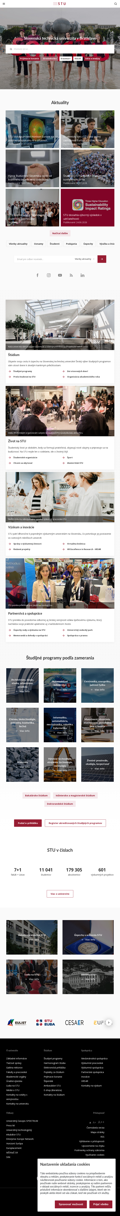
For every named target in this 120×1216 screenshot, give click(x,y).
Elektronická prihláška (54, 1067)
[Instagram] (48, 275)
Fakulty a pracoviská (16, 1072)
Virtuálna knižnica (76, 543)
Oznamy (38, 243)
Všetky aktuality (18, 243)
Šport (70, 457)
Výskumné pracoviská (92, 1063)
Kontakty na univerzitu (17, 1103)
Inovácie (85, 1076)
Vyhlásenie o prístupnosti (91, 1141)
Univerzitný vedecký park (80, 630)
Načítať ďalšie (60, 233)
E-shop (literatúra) (53, 1090)
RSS (102, 1136)
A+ (94, 1122)
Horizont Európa (14, 1143)
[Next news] (109, 1022)
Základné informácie (16, 1058)
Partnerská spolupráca (92, 1072)
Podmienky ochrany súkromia (89, 1150)
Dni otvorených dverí (77, 371)
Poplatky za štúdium (54, 1072)
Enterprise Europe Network (20, 1138)
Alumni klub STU (75, 463)
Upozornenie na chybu (93, 1145)
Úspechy (88, 243)
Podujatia (71, 243)
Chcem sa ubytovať (22, 463)
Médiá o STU (12, 1090)
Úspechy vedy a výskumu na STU (29, 630)
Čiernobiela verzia (95, 1127)
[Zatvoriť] (4, 3)
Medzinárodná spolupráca (94, 1058)
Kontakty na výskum (91, 1085)
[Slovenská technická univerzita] (59, 3)
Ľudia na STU (13, 1085)
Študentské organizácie (25, 457)
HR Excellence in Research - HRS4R (84, 549)
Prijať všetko (100, 1204)
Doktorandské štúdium (60, 803)
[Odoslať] (102, 259)
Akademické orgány (16, 1076)
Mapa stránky (97, 1132)
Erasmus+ (66, 58)
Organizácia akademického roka (83, 376)
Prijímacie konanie (29, 58)
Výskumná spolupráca (92, 1067)
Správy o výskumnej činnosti (27, 543)
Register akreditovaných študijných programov (75, 823)
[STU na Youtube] (60, 275)
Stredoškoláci (50, 58)
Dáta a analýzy (92, 58)
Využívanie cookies (94, 1154)
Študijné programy (22, 371)
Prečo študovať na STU (24, 376)
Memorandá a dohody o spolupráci (30, 635)
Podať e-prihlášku (28, 823)
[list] (60, 244)
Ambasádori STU (52, 1085)
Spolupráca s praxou (77, 635)
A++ (101, 1122)
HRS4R (84, 1081)
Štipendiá (48, 1081)
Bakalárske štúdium (36, 795)
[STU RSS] (71, 275)
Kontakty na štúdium (54, 1094)
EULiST (78, 58)
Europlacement (14, 1148)
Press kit (10, 1125)
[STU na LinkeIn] (82, 275)
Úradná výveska (14, 1081)
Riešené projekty (21, 549)
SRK (8, 1157)
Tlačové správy (13, 1063)
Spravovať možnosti (71, 1204)
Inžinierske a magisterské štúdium (75, 795)
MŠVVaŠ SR (12, 1152)
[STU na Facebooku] (37, 275)
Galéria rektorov (14, 1067)
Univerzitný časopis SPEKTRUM (22, 1120)
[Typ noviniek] (85, 259)
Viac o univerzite (60, 893)
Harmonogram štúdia (54, 1063)
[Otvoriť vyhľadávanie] (115, 3)
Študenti (55, 243)
